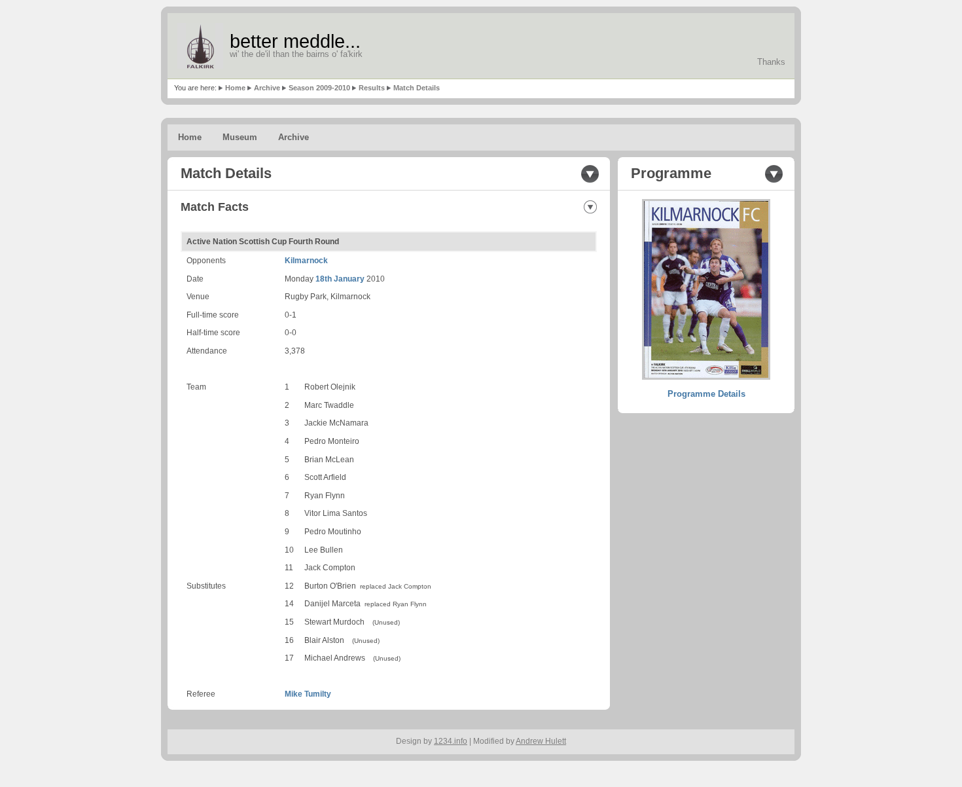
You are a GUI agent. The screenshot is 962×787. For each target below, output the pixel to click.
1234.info (450, 741)
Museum (240, 137)
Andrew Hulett (541, 741)
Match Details (416, 88)
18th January (340, 279)
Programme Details (706, 394)
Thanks (771, 62)
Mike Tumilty (308, 694)
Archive (267, 88)
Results (372, 88)
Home (235, 88)
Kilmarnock (306, 260)
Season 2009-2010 (319, 88)
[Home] (200, 46)
